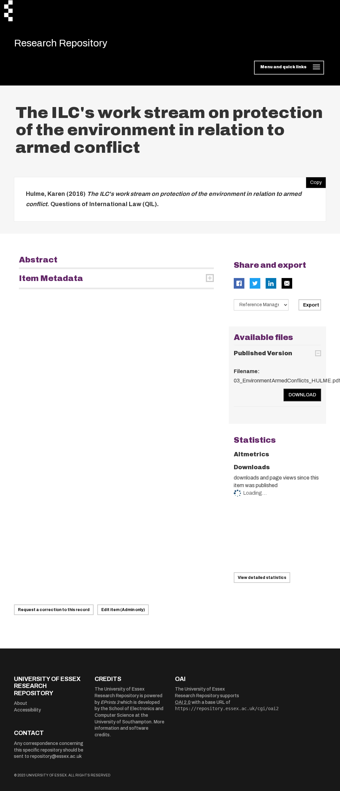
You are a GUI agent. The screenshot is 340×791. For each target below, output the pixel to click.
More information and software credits (129, 728)
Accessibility (27, 709)
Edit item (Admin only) (123, 609)
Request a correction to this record (54, 609)
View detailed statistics (262, 577)
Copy (314, 181)
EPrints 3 (110, 702)
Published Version (263, 353)
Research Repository (60, 43)
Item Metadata (51, 278)
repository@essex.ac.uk (56, 756)
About (20, 703)
